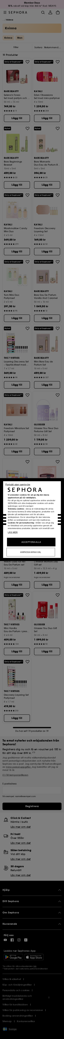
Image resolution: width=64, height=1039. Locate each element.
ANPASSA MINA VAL (30, 552)
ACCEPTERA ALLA (31, 542)
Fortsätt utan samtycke (17, 484)
